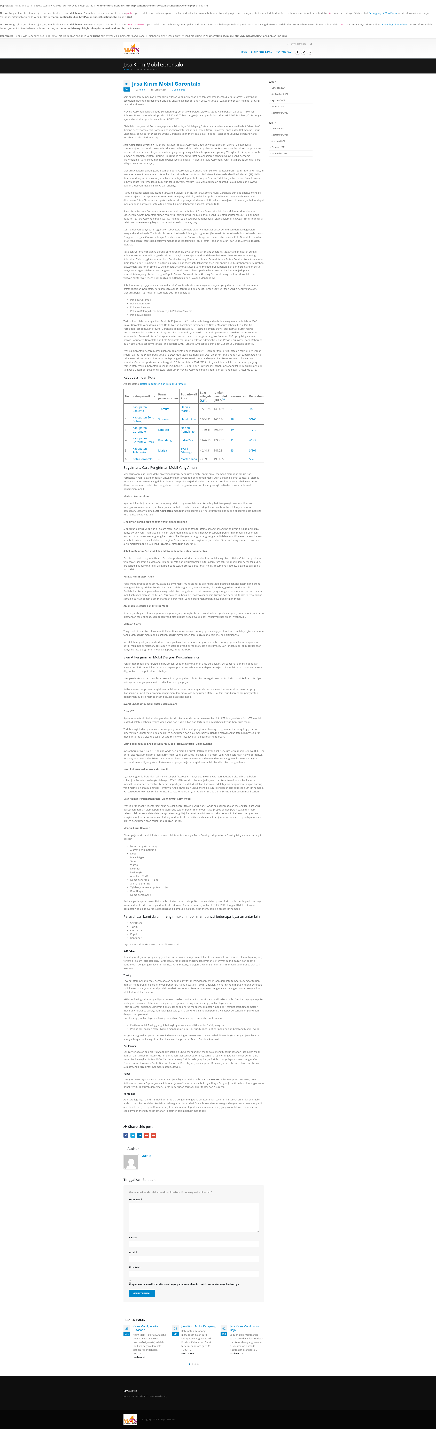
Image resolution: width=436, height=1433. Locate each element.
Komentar (135, 1199)
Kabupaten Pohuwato (140, 450)
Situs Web (134, 1267)
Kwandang (165, 440)
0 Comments (178, 89)
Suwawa (163, 419)
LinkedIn (139, 1135)
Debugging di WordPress (383, 13)
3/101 (252, 450)
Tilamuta (163, 409)
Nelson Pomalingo (188, 429)
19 (232, 430)
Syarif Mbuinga (186, 450)
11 (232, 440)
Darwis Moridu (185, 409)
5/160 (252, 419)
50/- (251, 459)
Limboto (163, 430)
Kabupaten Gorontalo (140, 429)
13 (232, 450)
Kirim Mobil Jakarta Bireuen (242, 1328)
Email (153, 1135)
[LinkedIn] (309, 52)
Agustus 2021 (278, 100)
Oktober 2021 (278, 87)
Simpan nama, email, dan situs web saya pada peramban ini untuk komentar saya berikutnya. (184, 1284)
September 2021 (279, 93)
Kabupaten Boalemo (140, 409)
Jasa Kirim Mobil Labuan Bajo (197, 1328)
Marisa (162, 450)
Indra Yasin (188, 440)
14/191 (253, 430)
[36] (202, 400)
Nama (133, 1237)
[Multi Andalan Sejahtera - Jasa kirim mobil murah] (131, 48)
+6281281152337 (297, 44)
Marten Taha (189, 459)
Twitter (132, 1135)
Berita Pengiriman (261, 51)
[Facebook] (297, 52)
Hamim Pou (188, 419)
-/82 (251, 409)
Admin (142, 89)
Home (243, 51)
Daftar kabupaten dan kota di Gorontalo (163, 383)
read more (138, 1353)
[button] (189, 1364)
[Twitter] (303, 52)
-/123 (252, 440)
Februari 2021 (278, 106)
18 (232, 419)
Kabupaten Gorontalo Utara (143, 440)
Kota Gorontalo (143, 459)
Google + (146, 1135)
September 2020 (279, 112)
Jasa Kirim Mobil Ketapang (150, 1326)
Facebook (125, 1135)
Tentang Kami (284, 51)
